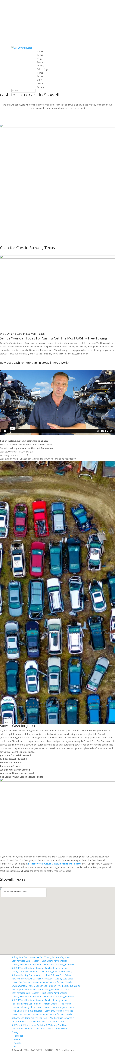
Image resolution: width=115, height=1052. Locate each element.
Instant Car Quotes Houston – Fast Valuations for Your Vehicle (42, 982)
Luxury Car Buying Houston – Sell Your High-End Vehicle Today (42, 971)
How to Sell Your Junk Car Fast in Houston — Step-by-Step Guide (43, 1007)
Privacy (40, 65)
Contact (41, 62)
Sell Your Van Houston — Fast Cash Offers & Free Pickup (39, 1028)
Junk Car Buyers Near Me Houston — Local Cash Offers (39, 1021)
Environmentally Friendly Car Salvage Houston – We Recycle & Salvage (46, 985)
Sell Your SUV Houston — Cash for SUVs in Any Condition (39, 1025)
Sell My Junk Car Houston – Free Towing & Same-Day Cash (40, 989)
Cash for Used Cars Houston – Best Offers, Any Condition (39, 960)
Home (40, 51)
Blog (39, 58)
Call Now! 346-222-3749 (57, 112)
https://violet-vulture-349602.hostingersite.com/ (54, 863)
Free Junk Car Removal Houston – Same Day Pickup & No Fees (42, 1010)
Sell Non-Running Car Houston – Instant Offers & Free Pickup (41, 975)
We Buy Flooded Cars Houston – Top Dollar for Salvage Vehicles (43, 964)
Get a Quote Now (15, 122)
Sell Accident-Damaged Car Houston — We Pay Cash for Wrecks (43, 1017)
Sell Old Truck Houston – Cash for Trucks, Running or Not (39, 968)
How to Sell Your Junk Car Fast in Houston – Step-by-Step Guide (42, 978)
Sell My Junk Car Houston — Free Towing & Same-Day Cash (41, 957)
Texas (40, 55)
